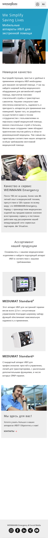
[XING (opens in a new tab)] (30, 530)
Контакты (9, 431)
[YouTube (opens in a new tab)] (37, 530)
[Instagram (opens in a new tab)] (11, 530)
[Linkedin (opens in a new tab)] (24, 530)
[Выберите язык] (43, 4)
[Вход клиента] (37, 4)
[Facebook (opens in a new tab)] (17, 530)
